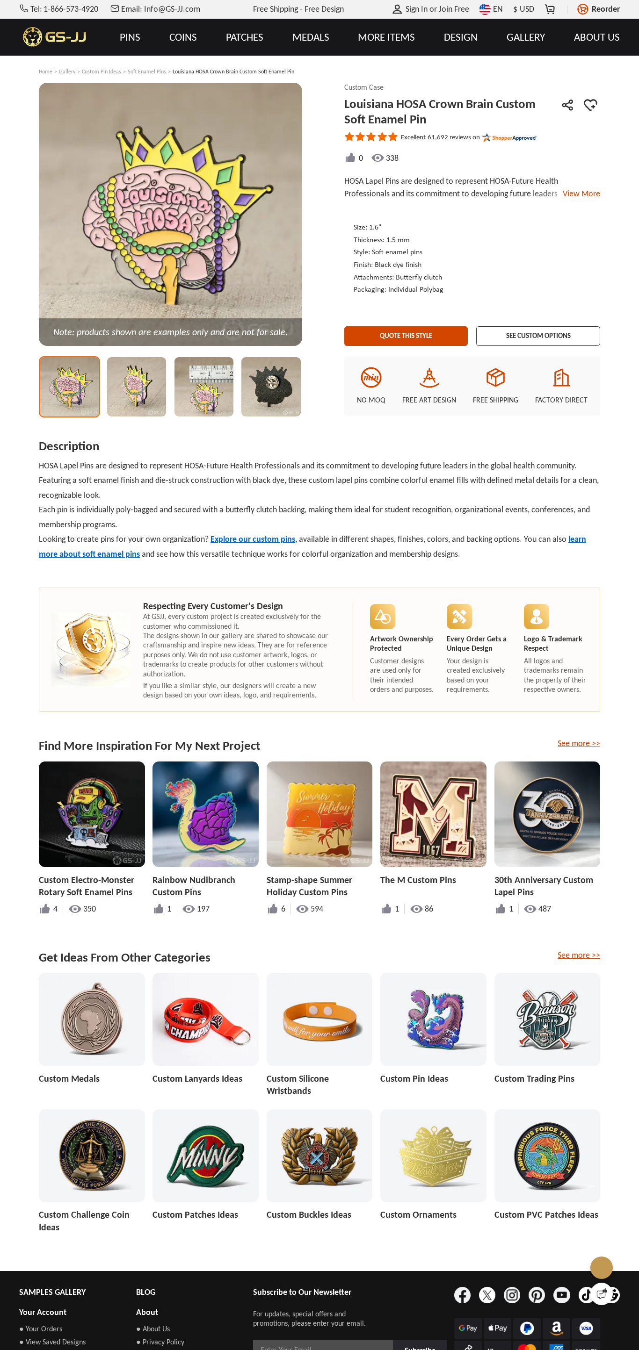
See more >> (579, 743)
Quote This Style (406, 333)
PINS (130, 37)
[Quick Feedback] (601, 1294)
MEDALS (310, 37)
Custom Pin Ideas (101, 71)
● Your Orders (40, 1328)
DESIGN (461, 37)
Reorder (606, 9)
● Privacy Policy (160, 1341)
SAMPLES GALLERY (52, 1292)
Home (45, 71)
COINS (183, 37)
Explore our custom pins (253, 539)
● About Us (153, 1328)
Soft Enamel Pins (147, 71)
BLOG (145, 1292)
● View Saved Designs (52, 1341)
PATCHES (244, 37)
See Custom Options (538, 333)
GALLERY (526, 37)
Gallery (67, 71)
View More (579, 193)
